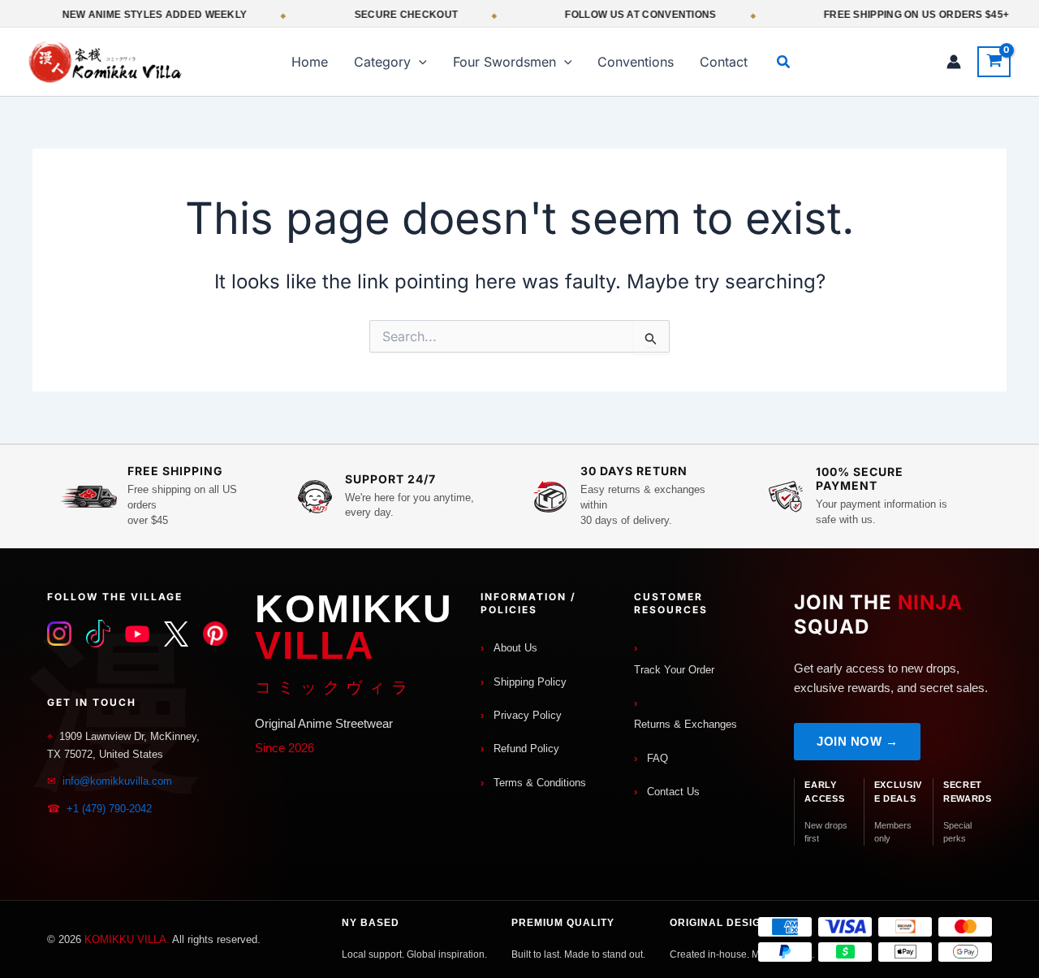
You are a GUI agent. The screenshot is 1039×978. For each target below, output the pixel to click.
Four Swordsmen (504, 62)
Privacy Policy (528, 715)
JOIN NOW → (857, 741)
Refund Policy (526, 748)
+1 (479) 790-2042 (109, 809)
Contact (724, 62)
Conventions (635, 62)
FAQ (657, 758)
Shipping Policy (530, 682)
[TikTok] (98, 633)
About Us (515, 648)
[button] (419, 61)
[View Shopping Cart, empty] (994, 61)
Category (382, 62)
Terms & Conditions (540, 783)
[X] (176, 633)
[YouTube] (137, 633)
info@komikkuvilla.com (117, 781)
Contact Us (673, 791)
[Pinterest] (215, 633)
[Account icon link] (953, 61)
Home (309, 62)
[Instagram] (59, 633)
